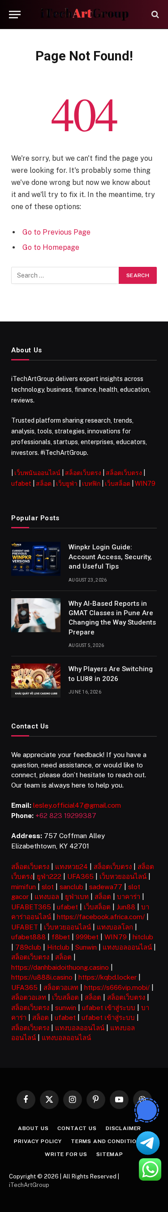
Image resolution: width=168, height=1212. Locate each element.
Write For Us (66, 1154)
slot (48, 887)
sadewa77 (105, 887)
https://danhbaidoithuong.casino (60, 967)
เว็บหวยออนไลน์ (122, 876)
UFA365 (80, 876)
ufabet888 (28, 937)
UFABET (24, 927)
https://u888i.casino (42, 977)
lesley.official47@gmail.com (77, 805)
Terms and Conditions (108, 1141)
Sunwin (86, 947)
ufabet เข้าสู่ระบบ (108, 1007)
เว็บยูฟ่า (67, 483)
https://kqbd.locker (107, 977)
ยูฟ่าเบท (77, 896)
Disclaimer (123, 1128)
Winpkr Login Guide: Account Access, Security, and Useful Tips (110, 556)
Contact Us (76, 1128)
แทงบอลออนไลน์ (127, 947)
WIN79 (145, 483)
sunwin (65, 1007)
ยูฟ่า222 (49, 876)
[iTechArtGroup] (84, 15)
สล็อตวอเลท (60, 987)
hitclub (143, 937)
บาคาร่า (128, 896)
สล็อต (44, 483)
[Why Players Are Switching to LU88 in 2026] (35, 681)
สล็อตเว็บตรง (83, 472)
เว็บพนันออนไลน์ (37, 472)
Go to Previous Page (56, 232)
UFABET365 (31, 907)
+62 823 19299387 (65, 815)
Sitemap (109, 1154)
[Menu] (15, 14)
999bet (87, 937)
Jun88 (125, 907)
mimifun (23, 887)
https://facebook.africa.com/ (101, 917)
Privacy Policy (38, 1141)
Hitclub (58, 947)
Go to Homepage (50, 247)
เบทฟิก (91, 483)
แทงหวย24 (71, 866)
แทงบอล (46, 896)
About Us (33, 1128)
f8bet (61, 937)
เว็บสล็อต (117, 483)
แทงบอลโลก (115, 927)
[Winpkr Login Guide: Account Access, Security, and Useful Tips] (35, 559)
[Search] (154, 14)
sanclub (71, 887)
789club (28, 947)
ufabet (21, 483)
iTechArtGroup (29, 1185)
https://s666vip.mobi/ (117, 987)
